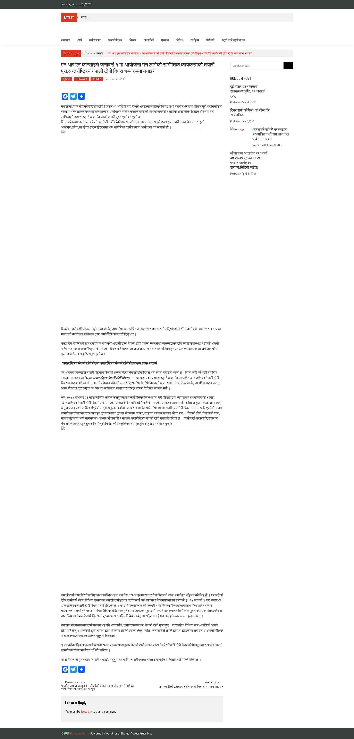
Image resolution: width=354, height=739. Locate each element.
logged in (86, 711)
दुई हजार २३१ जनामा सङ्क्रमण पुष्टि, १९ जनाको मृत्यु (247, 91)
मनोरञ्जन (95, 40)
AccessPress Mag (141, 733)
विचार (132, 40)
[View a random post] (286, 40)
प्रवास (165, 40)
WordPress (113, 733)
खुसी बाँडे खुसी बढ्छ (233, 40)
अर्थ (79, 40)
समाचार (65, 40)
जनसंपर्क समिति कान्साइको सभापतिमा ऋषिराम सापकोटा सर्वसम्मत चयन (271, 134)
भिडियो (210, 40)
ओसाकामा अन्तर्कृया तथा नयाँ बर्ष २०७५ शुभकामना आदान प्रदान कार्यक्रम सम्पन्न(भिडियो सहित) (248, 160)
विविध (179, 40)
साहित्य (195, 40)
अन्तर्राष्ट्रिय (115, 40)
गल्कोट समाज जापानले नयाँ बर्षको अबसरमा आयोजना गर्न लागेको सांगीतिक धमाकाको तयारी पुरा (97, 687)
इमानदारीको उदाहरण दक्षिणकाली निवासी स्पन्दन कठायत (191, 687)
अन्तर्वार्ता (149, 40)
